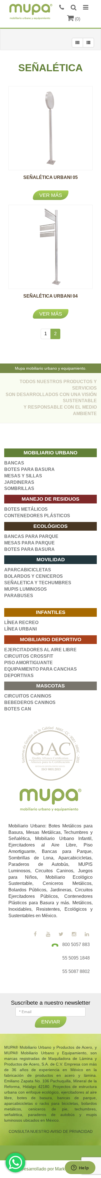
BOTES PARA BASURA (29, 469)
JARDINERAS (19, 482)
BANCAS (14, 463)
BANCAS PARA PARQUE (31, 536)
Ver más (50, 195)
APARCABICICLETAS (27, 569)
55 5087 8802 (76, 971)
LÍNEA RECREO (21, 622)
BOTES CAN (17, 709)
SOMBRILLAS (19, 488)
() (77, 19)
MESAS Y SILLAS (23, 475)
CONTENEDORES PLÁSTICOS (37, 515)
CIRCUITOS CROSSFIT (28, 656)
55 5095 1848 (76, 958)
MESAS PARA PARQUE (29, 542)
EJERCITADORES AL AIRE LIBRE (40, 649)
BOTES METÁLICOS (26, 509)
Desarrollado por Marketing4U (50, 1169)
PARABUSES (18, 595)
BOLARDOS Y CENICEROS (33, 576)
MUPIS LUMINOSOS (25, 589)
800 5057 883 (76, 944)
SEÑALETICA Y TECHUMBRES (37, 582)
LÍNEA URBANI (20, 629)
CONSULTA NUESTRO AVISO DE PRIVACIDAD (51, 1131)
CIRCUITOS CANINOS (27, 696)
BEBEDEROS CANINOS (30, 702)
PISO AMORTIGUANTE (28, 662)
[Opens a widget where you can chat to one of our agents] (80, 1168)
